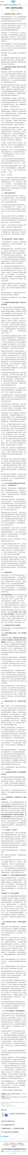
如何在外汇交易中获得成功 (17, 1113)
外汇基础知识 (20, 1143)
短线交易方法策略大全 (10, 1106)
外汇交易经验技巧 (13, 4)
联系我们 (14, 1146)
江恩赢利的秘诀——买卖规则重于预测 (12, 1128)
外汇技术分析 (14, 1144)
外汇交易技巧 (21, 1144)
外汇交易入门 (12, 1143)
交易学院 (6, 4)
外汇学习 (6, 1143)
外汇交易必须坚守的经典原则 (10, 1132)
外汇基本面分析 (6, 1144)
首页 (1, 4)
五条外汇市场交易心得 (8, 1121)
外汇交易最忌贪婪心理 (8, 1125)
